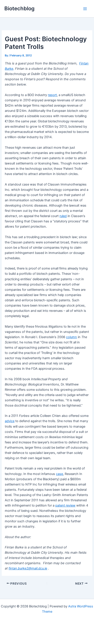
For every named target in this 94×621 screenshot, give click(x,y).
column (71, 337)
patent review (65, 505)
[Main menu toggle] (85, 8)
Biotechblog (19, 8)
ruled (63, 216)
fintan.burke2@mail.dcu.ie (28, 568)
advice (9, 421)
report (52, 95)
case (59, 474)
